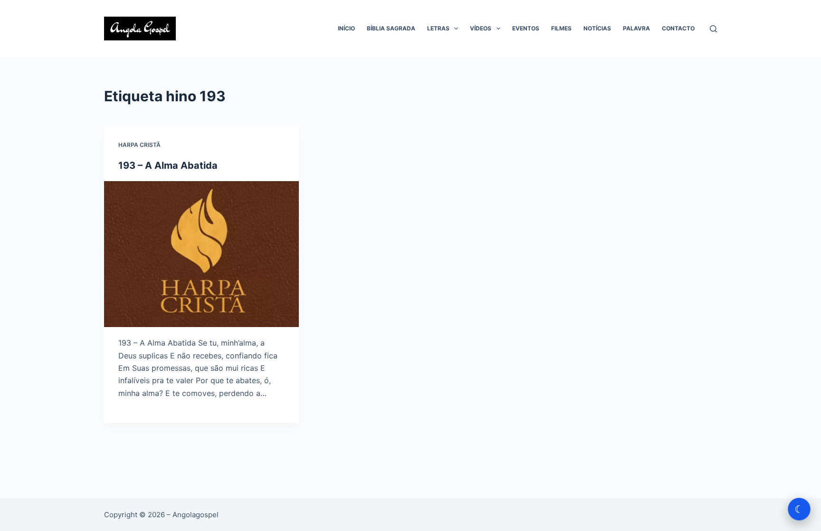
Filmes (561, 28)
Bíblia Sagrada (391, 28)
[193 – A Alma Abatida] (201, 254)
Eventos (525, 28)
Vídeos (480, 28)
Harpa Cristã (139, 144)
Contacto (678, 28)
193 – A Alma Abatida (168, 165)
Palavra (636, 28)
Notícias (597, 28)
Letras (438, 28)
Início (346, 28)
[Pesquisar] (713, 28)
